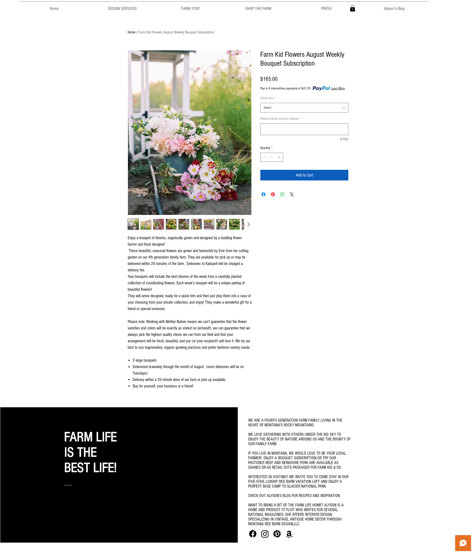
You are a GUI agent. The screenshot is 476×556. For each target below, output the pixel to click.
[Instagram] (265, 534)
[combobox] (304, 108)
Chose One (267, 98)
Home (131, 32)
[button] (352, 8)
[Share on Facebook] (264, 194)
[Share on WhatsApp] (282, 194)
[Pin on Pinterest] (273, 194)
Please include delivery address (280, 119)
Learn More (338, 88)
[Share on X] (292, 194)
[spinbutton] (271, 157)
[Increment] (279, 157)
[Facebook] (253, 534)
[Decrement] (264, 157)
